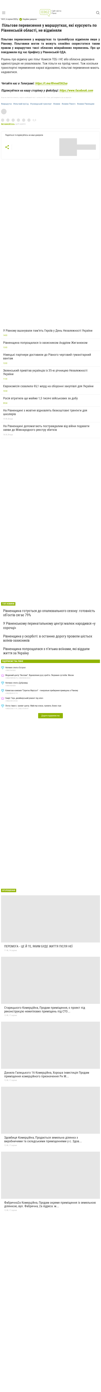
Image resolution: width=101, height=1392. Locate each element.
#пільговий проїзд (21, 104)
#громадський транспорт (41, 104)
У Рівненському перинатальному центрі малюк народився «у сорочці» (49, 625)
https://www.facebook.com (76, 90)
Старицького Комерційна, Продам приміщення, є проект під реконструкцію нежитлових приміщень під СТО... (44, 1009)
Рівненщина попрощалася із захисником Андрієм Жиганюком (45, 343)
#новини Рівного (68, 104)
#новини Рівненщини (85, 104)
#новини (56, 104)
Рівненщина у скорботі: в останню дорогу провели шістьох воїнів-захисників (47, 638)
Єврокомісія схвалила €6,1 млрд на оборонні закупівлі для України (48, 386)
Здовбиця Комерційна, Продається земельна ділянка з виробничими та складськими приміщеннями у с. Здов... (43, 1139)
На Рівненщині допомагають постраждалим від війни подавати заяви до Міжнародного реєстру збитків (46, 428)
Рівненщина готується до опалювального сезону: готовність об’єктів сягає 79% (49, 613)
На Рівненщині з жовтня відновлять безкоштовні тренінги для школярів (45, 412)
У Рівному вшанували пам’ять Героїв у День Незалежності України (47, 330)
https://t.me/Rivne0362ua (51, 83)
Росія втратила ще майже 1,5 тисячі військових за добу (40, 398)
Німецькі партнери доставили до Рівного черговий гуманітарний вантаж (47, 356)
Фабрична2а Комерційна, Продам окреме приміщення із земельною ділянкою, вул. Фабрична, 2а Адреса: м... (50, 1204)
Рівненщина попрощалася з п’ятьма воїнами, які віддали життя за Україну (46, 651)
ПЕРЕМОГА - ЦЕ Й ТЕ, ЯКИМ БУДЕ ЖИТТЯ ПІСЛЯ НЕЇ (38, 946)
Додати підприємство (50, 715)
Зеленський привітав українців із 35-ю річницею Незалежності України (45, 372)
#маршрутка (6, 104)
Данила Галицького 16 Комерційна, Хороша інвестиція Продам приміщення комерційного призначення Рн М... (46, 1074)
